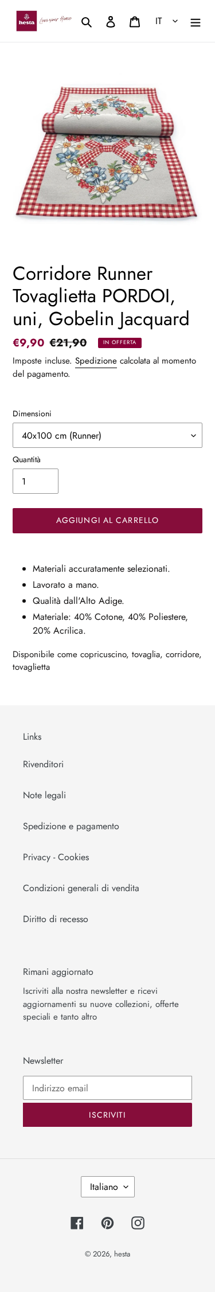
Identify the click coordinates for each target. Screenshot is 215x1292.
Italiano (104, 1186)
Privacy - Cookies (56, 857)
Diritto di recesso (55, 919)
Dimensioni (32, 413)
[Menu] (195, 20)
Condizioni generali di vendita (81, 888)
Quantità (27, 459)
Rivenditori (43, 764)
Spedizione (96, 360)
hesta (122, 1253)
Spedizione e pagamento (71, 826)
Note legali (44, 795)
